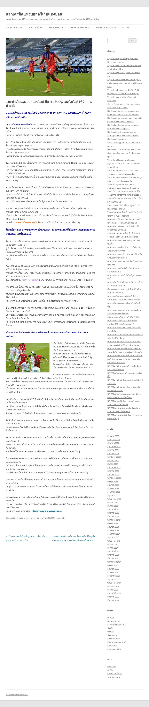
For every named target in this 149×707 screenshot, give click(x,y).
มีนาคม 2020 (112, 589)
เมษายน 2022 (113, 502)
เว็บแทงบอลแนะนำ (56, 28)
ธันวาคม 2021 (113, 516)
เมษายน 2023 (113, 460)
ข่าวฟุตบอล (112, 635)
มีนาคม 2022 (112, 506)
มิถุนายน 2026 (113, 443)
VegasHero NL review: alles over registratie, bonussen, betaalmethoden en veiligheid (124, 163)
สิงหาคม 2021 (113, 530)
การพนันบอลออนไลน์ (116, 624)
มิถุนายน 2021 (113, 537)
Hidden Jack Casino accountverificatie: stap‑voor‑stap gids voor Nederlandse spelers (123, 153)
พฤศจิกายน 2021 (114, 520)
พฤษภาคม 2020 (114, 582)
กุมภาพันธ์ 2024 (113, 446)
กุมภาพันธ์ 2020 (113, 593)
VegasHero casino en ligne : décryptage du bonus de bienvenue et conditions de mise (124, 83)
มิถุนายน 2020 (113, 579)
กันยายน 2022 (113, 485)
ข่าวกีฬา (110, 628)
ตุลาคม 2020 (112, 565)
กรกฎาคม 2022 (113, 492)
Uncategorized (30, 518)
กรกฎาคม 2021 (113, 534)
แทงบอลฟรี (112, 645)
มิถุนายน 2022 (113, 495)
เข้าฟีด (110, 670)
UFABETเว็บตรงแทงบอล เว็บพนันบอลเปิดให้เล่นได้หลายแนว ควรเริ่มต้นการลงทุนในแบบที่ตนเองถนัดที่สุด (124, 359)
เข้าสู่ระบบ (111, 666)
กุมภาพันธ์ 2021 (113, 551)
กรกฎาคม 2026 (113, 439)
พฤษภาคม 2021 (114, 541)
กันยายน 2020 (113, 568)
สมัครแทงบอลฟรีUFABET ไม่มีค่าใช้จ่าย (123, 317)
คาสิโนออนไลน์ (113, 638)
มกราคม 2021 (113, 555)
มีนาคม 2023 (112, 464)
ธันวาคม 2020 (113, 558)
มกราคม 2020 (113, 596)
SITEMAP (125, 28)
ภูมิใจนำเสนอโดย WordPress (17, 694)
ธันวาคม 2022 (113, 474)
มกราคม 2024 (113, 450)
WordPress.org (113, 677)
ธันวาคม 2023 (113, 453)
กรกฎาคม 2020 (113, 575)
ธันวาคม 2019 (113, 600)
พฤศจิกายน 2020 (114, 562)
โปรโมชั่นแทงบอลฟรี (14, 28)
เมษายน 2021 (113, 544)
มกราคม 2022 (113, 513)
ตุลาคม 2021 (112, 523)
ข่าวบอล (110, 631)
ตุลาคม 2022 (112, 481)
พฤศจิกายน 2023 (114, 457)
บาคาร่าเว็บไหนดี (30, 279)
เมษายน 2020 (113, 586)
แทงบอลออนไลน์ (114, 649)
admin (62, 518)
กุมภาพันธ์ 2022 (113, 509)
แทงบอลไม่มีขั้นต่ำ (35, 28)
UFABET (110, 617)
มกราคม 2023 (113, 471)
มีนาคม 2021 (112, 548)
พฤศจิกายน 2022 (114, 478)
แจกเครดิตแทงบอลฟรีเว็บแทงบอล (34, 14)
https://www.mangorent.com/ (47, 511)
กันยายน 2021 (113, 527)
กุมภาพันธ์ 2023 (113, 467)
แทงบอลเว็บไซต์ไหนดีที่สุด (80, 28)
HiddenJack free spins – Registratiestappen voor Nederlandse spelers (123, 142)
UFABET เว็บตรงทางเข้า (26, 222)
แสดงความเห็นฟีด (114, 673)
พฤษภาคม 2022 (114, 499)
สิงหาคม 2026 (113, 436)
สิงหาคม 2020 (113, 572)
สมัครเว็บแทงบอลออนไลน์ (106, 28)
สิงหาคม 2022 (113, 488)
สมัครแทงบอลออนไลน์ (116, 642)
